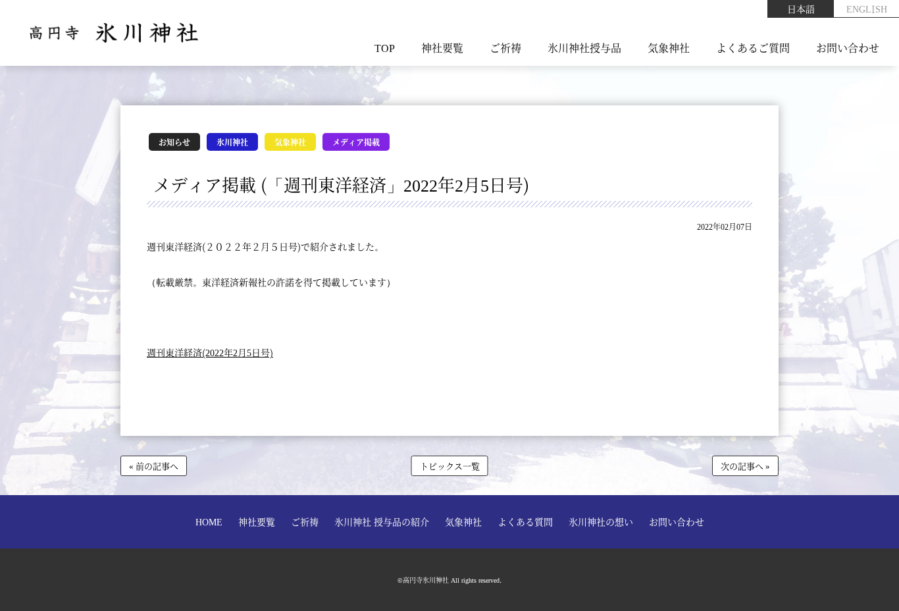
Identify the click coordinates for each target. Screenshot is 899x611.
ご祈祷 (505, 47)
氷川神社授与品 (584, 47)
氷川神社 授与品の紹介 (381, 521)
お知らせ (174, 141)
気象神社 (669, 47)
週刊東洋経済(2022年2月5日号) (210, 352)
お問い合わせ (847, 47)
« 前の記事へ (153, 466)
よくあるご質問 (753, 47)
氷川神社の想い (601, 521)
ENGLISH (866, 8)
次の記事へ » (745, 466)
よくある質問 (525, 521)
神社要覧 (442, 47)
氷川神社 (232, 141)
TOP (384, 47)
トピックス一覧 (450, 466)
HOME (208, 521)
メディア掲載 (356, 141)
